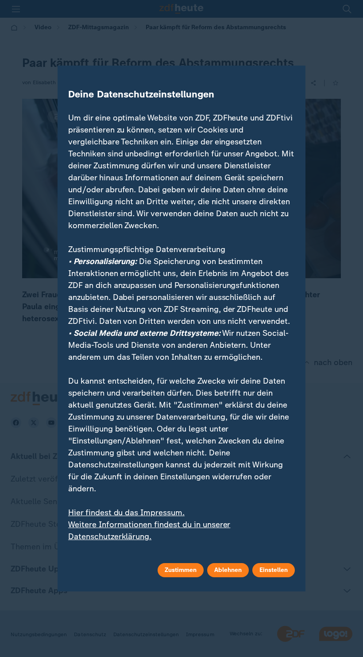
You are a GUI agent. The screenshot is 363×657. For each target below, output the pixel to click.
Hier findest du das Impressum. (126, 512)
